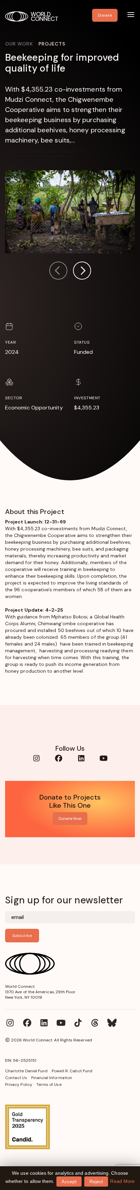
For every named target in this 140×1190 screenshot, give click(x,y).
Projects (51, 44)
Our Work (19, 44)
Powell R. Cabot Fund (72, 1071)
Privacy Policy (18, 1084)
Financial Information (51, 1077)
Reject (96, 1181)
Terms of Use (49, 1084)
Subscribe (22, 935)
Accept (69, 1181)
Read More (122, 1181)
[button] (82, 272)
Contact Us (16, 1077)
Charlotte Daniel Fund (26, 1071)
